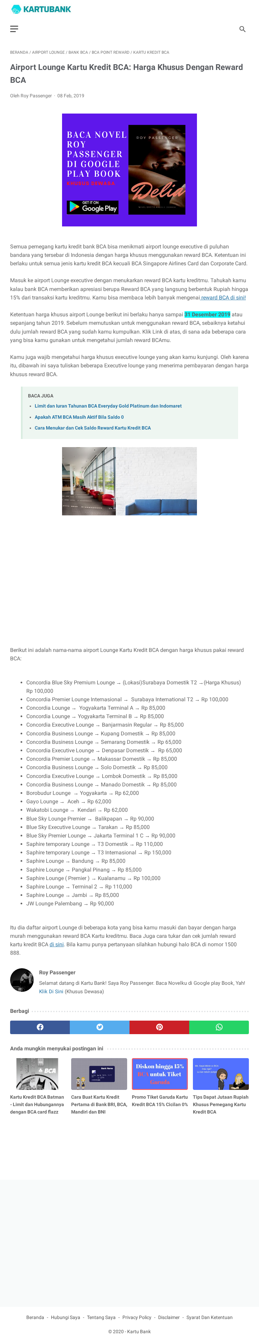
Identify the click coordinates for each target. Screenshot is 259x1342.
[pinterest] (159, 1027)
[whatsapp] (219, 1027)
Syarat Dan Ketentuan (209, 1317)
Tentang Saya (101, 1317)
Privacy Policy (136, 1317)
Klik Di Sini (52, 992)
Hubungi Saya (65, 1317)
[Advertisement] (129, 590)
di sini (57, 944)
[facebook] (40, 1027)
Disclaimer (169, 1317)
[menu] (14, 29)
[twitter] (100, 1027)
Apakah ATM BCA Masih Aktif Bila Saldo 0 (79, 417)
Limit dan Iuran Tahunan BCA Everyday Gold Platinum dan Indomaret (108, 406)
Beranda (35, 1317)
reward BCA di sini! (223, 297)
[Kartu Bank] (45, 9)
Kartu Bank (139, 1331)
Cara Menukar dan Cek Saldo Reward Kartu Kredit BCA (93, 428)
